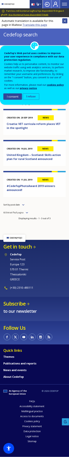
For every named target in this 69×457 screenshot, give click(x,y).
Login (47, 4)
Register (55, 4)
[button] (8, 448)
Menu (64, 4)
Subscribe (14, 303)
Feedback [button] (65, 421)
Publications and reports (19, 363)
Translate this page (34, 25)
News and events (14, 370)
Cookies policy (32, 421)
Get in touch (17, 246)
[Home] (8, 4)
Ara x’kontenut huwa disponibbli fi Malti (28, 14)
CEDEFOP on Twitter (15, 337)
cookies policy (55, 84)
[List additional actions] (40, 4)
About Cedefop (13, 377)
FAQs (32, 401)
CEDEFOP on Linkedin (32, 337)
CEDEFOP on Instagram (40, 337)
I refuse (31, 96)
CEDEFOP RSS (49, 337)
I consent (12, 96)
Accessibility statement (32, 406)
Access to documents (32, 416)
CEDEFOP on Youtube (23, 337)
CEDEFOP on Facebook (7, 337)
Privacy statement (32, 426)
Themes (8, 357)
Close (64, 20)
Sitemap (32, 441)
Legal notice (32, 436)
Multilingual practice (32, 411)
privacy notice (28, 88)
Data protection (32, 431)
